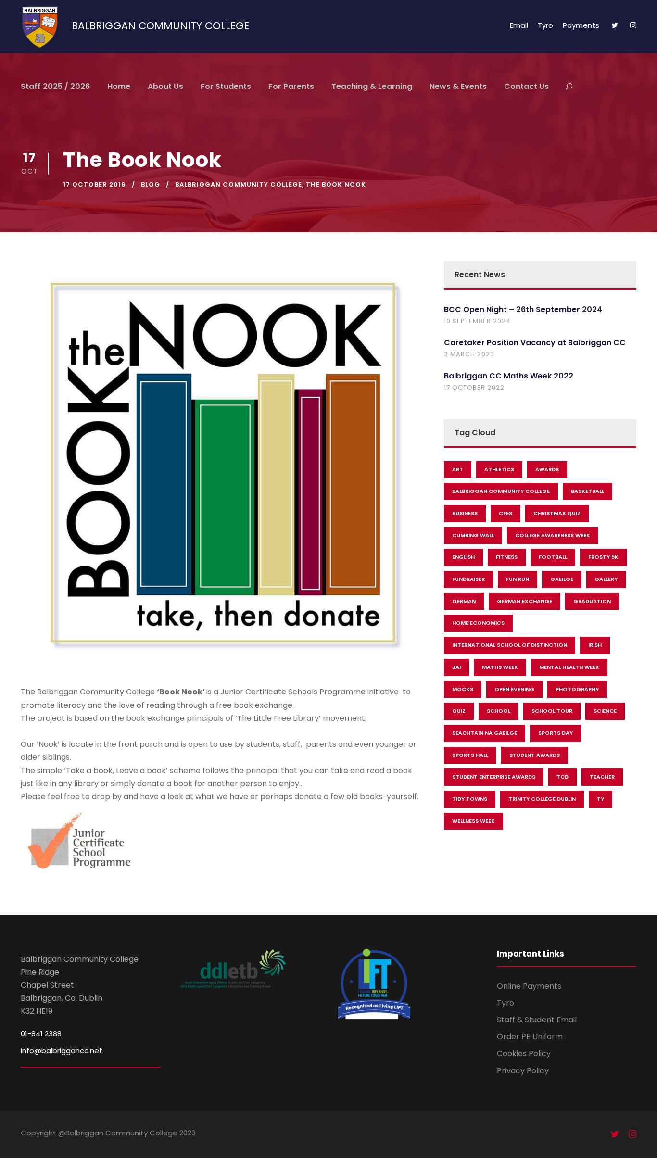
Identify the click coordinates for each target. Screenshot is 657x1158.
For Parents (291, 86)
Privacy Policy (523, 1070)
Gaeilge (561, 579)
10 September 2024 (477, 321)
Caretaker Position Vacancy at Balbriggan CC (535, 342)
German (464, 601)
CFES (505, 513)
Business (465, 513)
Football (553, 557)
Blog (150, 184)
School (498, 711)
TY (600, 799)
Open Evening (514, 689)
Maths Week (500, 667)
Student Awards (534, 755)
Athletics (499, 469)
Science (605, 711)
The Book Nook (336, 184)
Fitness (507, 557)
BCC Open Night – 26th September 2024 (523, 309)
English (463, 557)
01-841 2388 (41, 1034)
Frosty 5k (603, 557)
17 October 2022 (474, 387)
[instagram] (633, 25)
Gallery (606, 579)
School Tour (551, 711)
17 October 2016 (94, 184)
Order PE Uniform (530, 1036)
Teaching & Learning (371, 86)
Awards (547, 469)
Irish (595, 645)
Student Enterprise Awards (493, 776)
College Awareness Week (552, 535)
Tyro (545, 25)
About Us (165, 86)
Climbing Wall (473, 535)
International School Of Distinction (509, 645)
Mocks (462, 689)
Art (457, 469)
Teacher (602, 776)
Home (118, 86)
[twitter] (614, 25)
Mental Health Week (569, 667)
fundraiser (468, 579)
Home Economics (478, 623)
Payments (581, 25)
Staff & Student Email (537, 1019)
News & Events (458, 86)
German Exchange (524, 601)
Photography (577, 689)
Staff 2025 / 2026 (55, 86)
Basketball (587, 491)
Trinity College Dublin (542, 799)
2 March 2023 (469, 354)
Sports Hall (470, 755)
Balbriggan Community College (238, 184)
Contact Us (526, 86)
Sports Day (555, 733)
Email (519, 25)
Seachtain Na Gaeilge (484, 733)
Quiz (459, 711)
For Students (226, 86)
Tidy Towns (469, 799)
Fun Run (517, 579)
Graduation (592, 601)
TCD (562, 776)
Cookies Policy (524, 1053)
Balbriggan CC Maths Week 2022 (508, 375)
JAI (456, 667)
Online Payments (529, 986)
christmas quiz (557, 513)
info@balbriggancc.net (61, 1050)
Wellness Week (473, 821)
